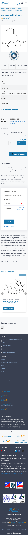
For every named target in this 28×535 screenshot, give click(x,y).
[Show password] (21, 203)
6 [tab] (16, 315)
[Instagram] (23, 451)
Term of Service (7, 528)
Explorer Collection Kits (7, 405)
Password (7, 199)
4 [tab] (13, 315)
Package (6, 134)
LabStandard (12, 8)
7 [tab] (18, 315)
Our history (3, 374)
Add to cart (21, 143)
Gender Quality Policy (5, 529)
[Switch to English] (1, 450)
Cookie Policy (21, 528)
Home (2, 8)
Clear (25, 135)
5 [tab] (15, 315)
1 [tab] (8, 315)
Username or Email (10, 191)
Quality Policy (14, 529)
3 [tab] (11, 315)
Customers (3, 368)
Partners (3, 371)
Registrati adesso (9, 226)
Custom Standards (5, 381)
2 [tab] (10, 315)
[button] (2, 293)
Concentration (4, 128)
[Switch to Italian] (4, 450)
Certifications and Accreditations (9, 362)
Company (3, 359)
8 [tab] (19, 315)
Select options (8, 308)
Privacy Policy (14, 528)
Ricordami (8, 208)
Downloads (3, 384)
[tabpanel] (14, 293)
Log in (9, 221)
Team (2, 365)
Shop (6, 8)
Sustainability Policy (22, 529)
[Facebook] (19, 451)
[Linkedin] (16, 451)
